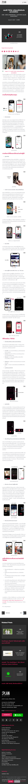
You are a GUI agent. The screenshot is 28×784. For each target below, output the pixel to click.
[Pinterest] (6, 51)
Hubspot (4, 755)
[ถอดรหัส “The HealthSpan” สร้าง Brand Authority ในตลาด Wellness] (14, 653)
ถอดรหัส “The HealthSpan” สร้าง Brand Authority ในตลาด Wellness (13, 663)
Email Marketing (5, 740)
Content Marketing (6, 727)
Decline (17, 781)
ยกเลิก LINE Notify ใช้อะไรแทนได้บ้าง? (12, 683)
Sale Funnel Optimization (7, 760)
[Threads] (13, 51)
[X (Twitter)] (4, 51)
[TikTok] (10, 720)
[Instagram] (17, 720)
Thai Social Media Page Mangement (10, 737)
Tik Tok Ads (4, 734)
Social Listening (5, 763)
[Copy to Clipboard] (18, 51)
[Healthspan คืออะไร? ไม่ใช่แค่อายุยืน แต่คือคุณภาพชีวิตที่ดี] (14, 632)
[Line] (11, 51)
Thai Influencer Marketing (8, 738)
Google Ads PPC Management (8, 732)
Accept (10, 781)
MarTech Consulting (6, 752)
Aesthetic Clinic (5, 774)
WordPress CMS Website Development (11, 743)
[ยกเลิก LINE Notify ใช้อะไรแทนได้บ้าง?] (14, 674)
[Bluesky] (15, 51)
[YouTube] (6, 720)
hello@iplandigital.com (10, 710)
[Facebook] (2, 51)
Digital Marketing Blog (10, 14)
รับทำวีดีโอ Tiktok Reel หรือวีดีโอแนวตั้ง (10, 765)
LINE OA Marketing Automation (9, 757)
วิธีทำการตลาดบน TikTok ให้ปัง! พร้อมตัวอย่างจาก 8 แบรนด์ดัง (13, 600)
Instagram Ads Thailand (7, 735)
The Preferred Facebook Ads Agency (10, 731)
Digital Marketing (6, 48)
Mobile (11, 48)
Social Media (5, 761)
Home (3, 14)
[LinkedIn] (9, 51)
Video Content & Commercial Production (11, 758)
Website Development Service (9, 742)
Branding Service (6, 729)
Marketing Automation (7, 754)
